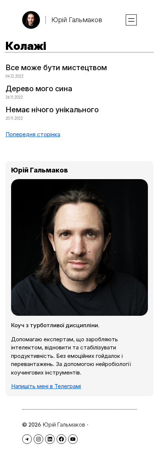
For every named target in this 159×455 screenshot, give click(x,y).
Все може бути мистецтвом (56, 68)
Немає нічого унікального (52, 110)
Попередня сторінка (33, 134)
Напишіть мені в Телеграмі (46, 386)
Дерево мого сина (39, 89)
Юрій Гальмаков (76, 20)
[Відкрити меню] (131, 19)
